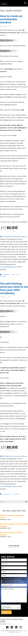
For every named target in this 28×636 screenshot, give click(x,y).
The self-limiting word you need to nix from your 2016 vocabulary (14, 288)
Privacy (25, 630)
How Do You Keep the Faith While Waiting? (14, 525)
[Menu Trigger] (25, 3)
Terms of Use (19, 630)
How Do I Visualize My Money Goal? (12, 516)
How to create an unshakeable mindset (11, 19)
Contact (17, 632)
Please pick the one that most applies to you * (11, 578)
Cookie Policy (11, 632)
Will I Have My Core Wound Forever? (11, 534)
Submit (6, 612)
